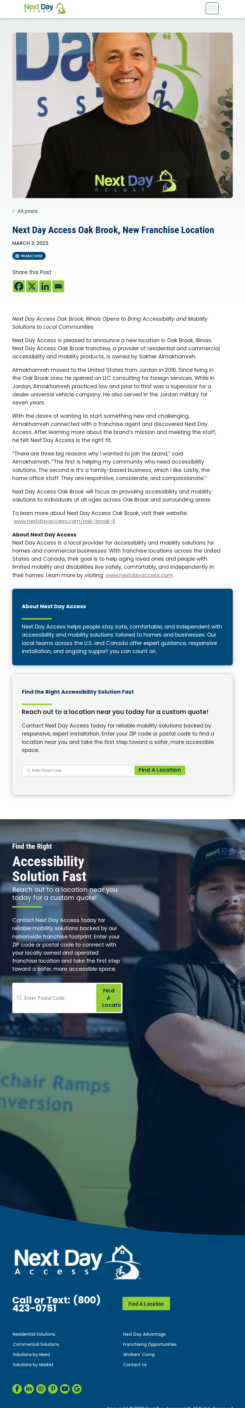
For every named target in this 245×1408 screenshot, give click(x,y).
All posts (27, 211)
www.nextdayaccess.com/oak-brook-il (64, 521)
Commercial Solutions (36, 1344)
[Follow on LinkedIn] (29, 1389)
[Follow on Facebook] (17, 1389)
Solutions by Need (31, 1355)
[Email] (58, 286)
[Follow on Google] (77, 1389)
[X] (32, 286)
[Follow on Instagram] (41, 1389)
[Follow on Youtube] (65, 1389)
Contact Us (135, 1365)
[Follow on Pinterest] (53, 1389)
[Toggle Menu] (212, 8)
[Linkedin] (45, 286)
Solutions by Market (33, 1365)
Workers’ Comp (139, 1355)
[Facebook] (19, 286)
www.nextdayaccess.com (139, 575)
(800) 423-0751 (56, 1305)
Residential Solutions (34, 1334)
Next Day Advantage (144, 1334)
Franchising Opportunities (150, 1344)
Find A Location (146, 1304)
